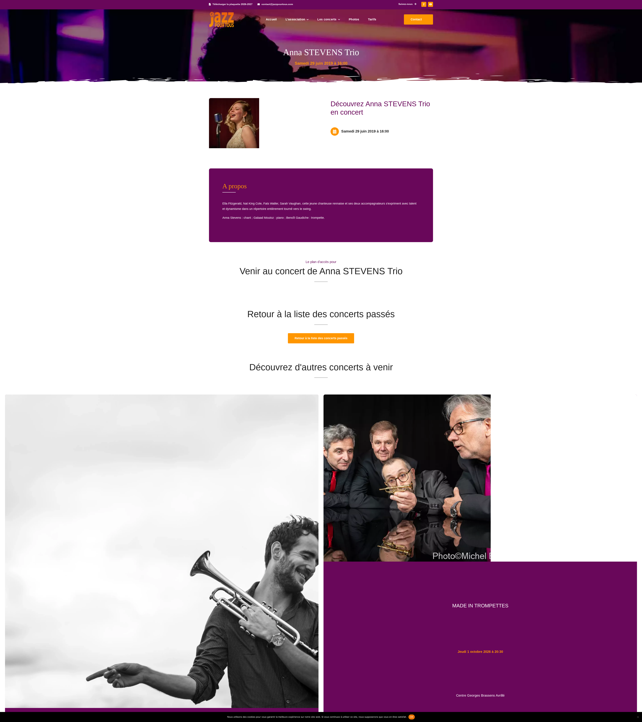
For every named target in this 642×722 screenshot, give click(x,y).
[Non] (637, 717)
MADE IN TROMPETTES (480, 605)
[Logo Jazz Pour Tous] (221, 13)
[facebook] (423, 4)
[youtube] (430, 4)
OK (411, 716)
